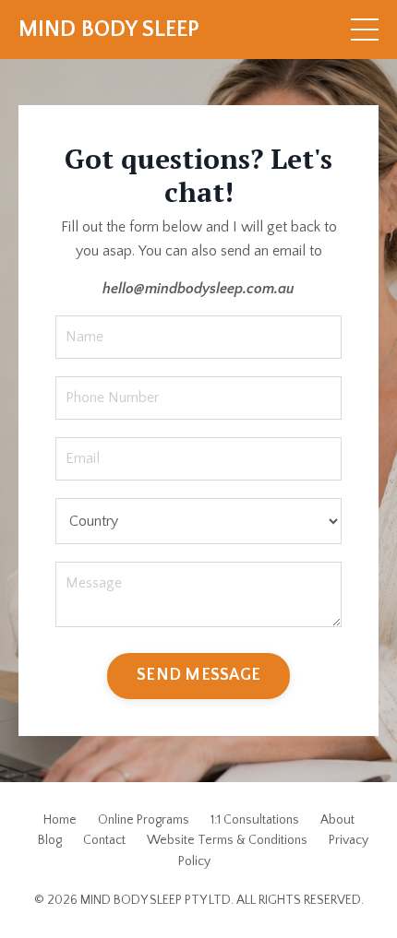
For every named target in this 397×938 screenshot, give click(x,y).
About (337, 820)
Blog (50, 840)
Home (60, 820)
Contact (104, 840)
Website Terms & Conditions (227, 840)
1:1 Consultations (255, 820)
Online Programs (143, 820)
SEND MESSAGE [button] (198, 675)
